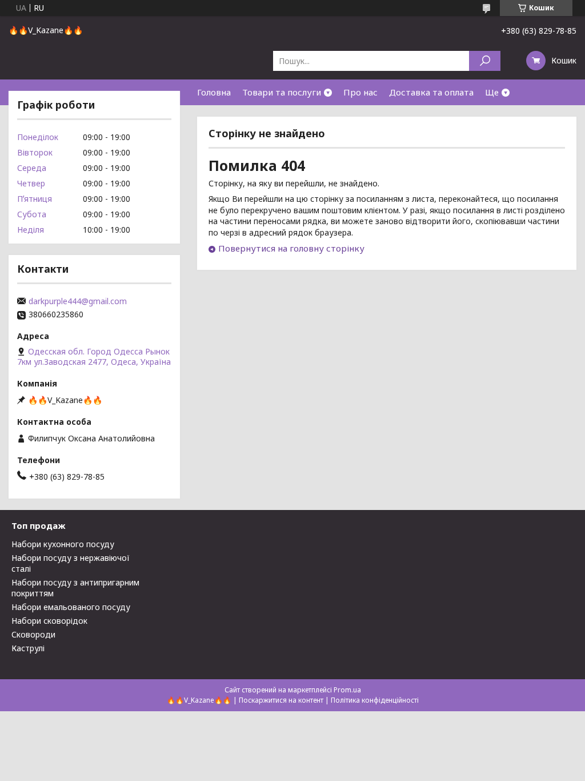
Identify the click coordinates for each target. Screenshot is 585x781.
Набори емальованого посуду (70, 606)
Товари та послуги (281, 92)
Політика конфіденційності (375, 700)
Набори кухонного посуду (62, 544)
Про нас (360, 92)
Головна (214, 92)
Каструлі (28, 648)
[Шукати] (484, 61)
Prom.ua (347, 690)
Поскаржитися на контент (281, 700)
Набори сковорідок (49, 620)
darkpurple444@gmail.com (78, 301)
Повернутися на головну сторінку (291, 248)
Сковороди (33, 634)
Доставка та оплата (431, 92)
